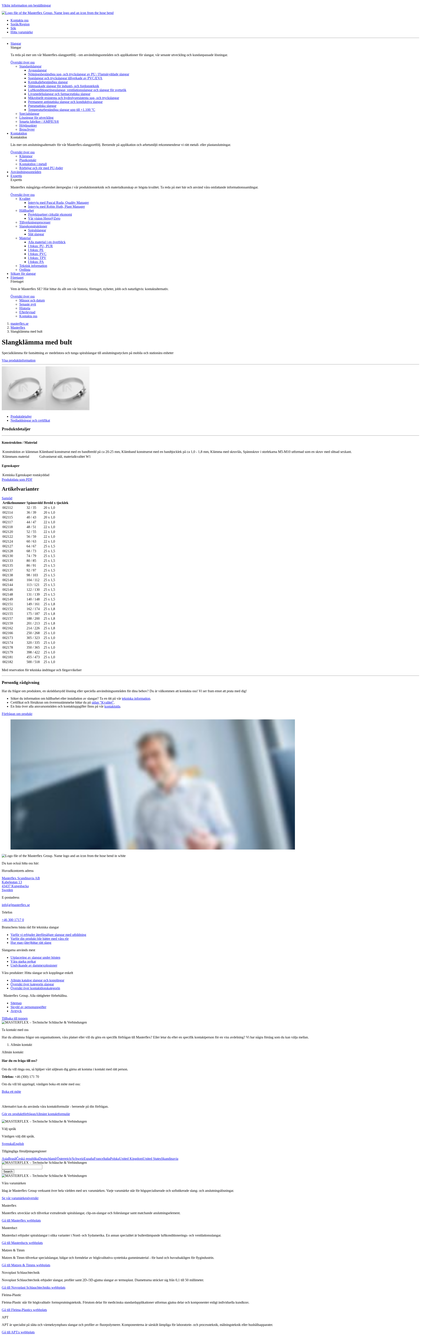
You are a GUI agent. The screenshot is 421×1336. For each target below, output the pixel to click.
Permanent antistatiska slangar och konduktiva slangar (65, 102)
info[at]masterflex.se (16, 905)
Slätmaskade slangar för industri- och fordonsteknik (63, 86)
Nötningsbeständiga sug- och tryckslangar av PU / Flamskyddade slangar (78, 74)
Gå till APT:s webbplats (18, 1332)
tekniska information (136, 698)
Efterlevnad (27, 312)
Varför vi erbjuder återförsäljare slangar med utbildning (48, 935)
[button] (20, 20)
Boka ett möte (11, 1091)
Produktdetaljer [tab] (21, 416)
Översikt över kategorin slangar (32, 984)
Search (8, 1171)
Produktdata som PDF (17, 479)
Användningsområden (26, 172)
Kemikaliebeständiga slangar (48, 82)
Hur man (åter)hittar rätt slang (31, 942)
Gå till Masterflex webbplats (21, 1220)
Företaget (17, 277)
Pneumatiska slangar (42, 106)
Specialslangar (29, 113)
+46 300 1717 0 (13, 920)
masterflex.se (20, 323)
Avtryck (16, 1011)
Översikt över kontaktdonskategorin (35, 988)
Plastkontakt (27, 160)
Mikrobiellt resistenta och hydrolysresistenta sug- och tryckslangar (73, 98)
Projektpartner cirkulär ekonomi (50, 214)
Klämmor (25, 156)
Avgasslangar (37, 70)
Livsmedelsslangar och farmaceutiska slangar (59, 94)
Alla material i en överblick (47, 242)
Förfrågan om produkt (17, 714)
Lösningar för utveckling (36, 117)
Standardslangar (30, 66)
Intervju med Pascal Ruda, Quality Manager (58, 202)
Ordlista (24, 269)
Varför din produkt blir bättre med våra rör (40, 938)
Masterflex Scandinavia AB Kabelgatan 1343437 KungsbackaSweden (21, 884)
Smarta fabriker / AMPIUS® (39, 121)
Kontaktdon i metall (33, 164)
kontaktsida (112, 706)
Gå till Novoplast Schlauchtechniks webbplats (33, 1287)
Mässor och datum (32, 300)
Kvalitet (24, 198)
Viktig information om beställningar (26, 5)
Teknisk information (33, 266)
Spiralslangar (37, 230)
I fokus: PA (36, 262)
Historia (24, 308)
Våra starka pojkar (23, 961)
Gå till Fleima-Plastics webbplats (24, 1310)
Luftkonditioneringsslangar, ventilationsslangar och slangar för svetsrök (77, 90)
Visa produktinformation (19, 360)
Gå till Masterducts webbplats (22, 1243)
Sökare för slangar (23, 273)
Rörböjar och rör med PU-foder (41, 168)
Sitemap (16, 1003)
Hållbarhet (26, 210)
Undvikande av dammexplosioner (34, 965)
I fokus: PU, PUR (40, 246)
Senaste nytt (27, 304)
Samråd (7, 498)
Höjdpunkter (28, 125)
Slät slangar (36, 234)
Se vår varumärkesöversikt (20, 1198)
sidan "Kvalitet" (103, 702)
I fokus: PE (36, 250)
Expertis (16, 176)
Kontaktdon (19, 133)
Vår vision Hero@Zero (44, 218)
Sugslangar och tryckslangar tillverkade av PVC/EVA (65, 78)
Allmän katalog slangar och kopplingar (37, 980)
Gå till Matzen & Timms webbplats (26, 1265)
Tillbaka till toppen (15, 1018)
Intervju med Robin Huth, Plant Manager (56, 206)
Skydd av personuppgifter (28, 1007)
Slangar (16, 43)
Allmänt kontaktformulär (53, 1114)
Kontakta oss (28, 316)
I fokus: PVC (37, 254)
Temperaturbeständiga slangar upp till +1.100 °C (61, 110)
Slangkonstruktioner (33, 226)
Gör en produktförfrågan (19, 1114)
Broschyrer (27, 129)
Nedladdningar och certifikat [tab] (30, 420)
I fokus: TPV (37, 258)
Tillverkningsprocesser (34, 222)
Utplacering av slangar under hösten (35, 957)
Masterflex (18, 327)
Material (25, 238)
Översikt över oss (23, 62)
